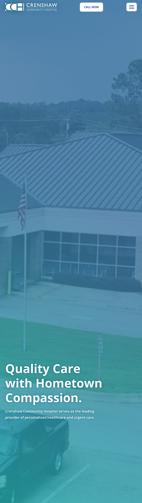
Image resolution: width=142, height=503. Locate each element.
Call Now (91, 7)
